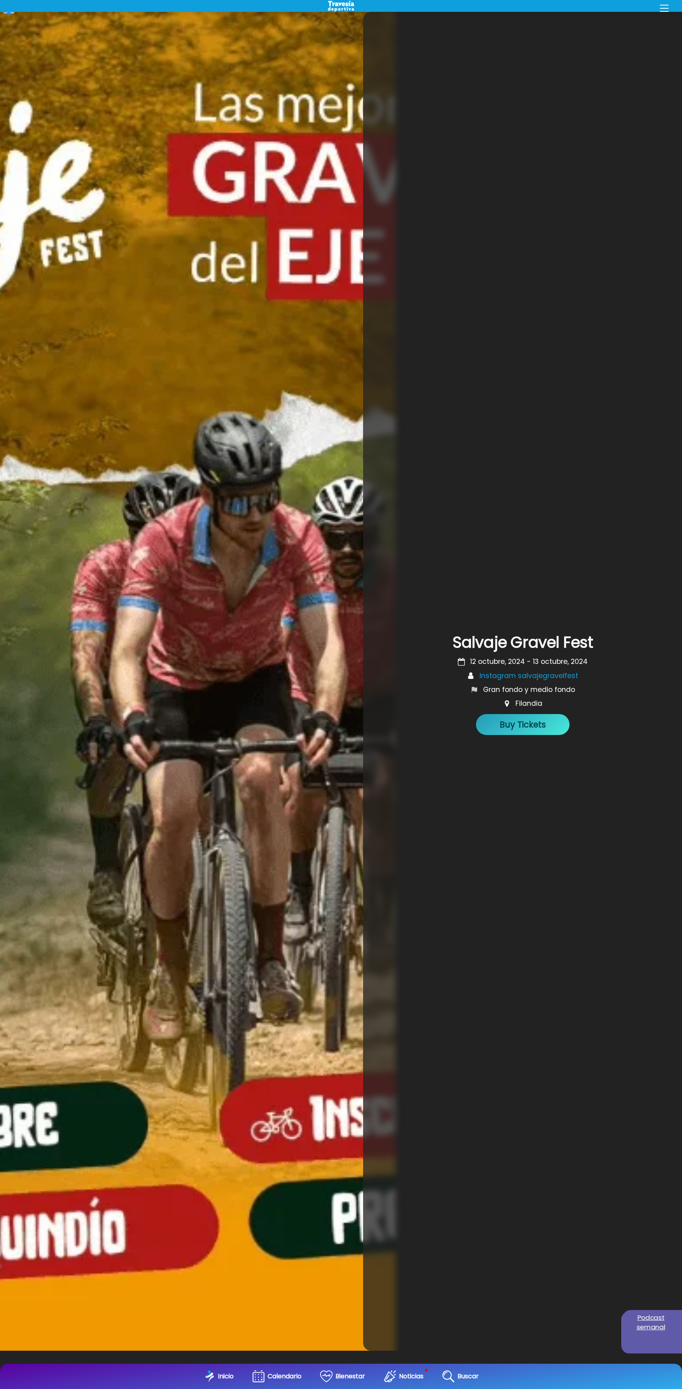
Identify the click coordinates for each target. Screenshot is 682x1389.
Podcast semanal (651, 1322)
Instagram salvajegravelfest (529, 675)
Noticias (411, 1376)
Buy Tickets (523, 724)
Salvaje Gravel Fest (523, 642)
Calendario (285, 1376)
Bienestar (350, 1376)
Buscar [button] (468, 1376)
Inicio (226, 1376)
